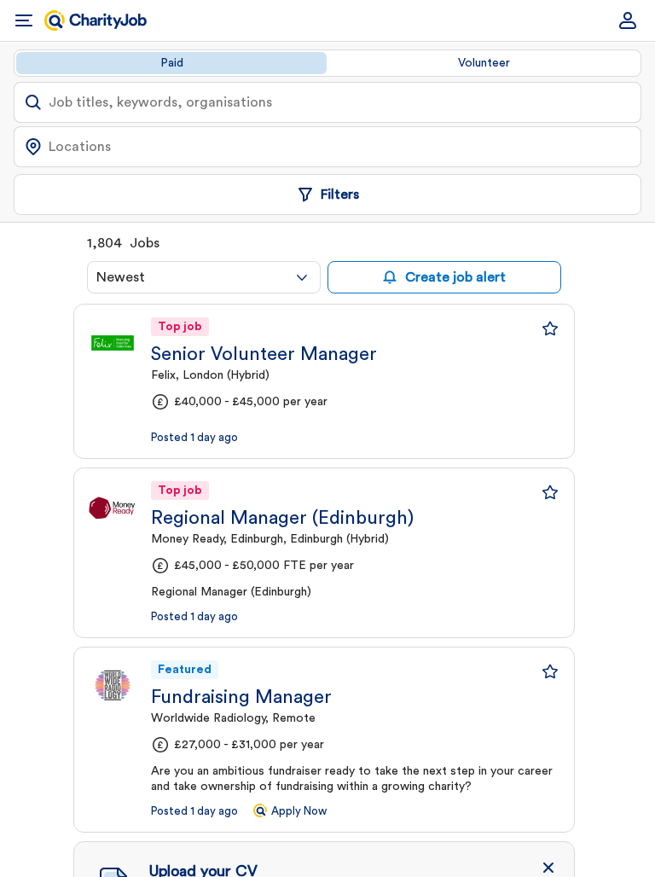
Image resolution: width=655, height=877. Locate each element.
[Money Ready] (112, 506)
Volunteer (484, 63)
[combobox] (204, 277)
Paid (171, 63)
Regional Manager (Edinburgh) (282, 517)
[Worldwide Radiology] (112, 685)
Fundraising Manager (241, 697)
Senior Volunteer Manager (264, 354)
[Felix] (112, 343)
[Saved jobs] (550, 328)
